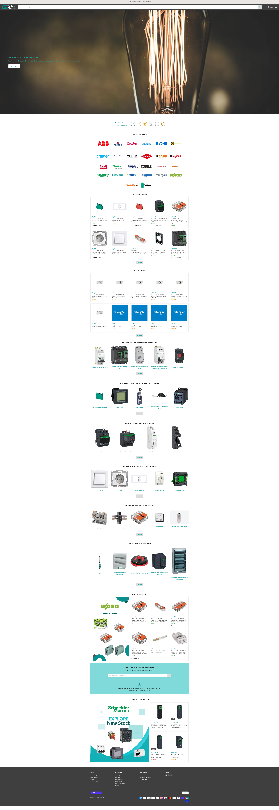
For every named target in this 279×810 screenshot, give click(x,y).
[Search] (260, 7)
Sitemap (117, 785)
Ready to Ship (93, 775)
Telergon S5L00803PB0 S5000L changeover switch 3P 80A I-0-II (99, 296)
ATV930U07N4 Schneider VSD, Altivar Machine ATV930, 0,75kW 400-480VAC (179, 756)
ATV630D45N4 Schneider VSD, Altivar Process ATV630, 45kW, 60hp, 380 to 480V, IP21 (159, 726)
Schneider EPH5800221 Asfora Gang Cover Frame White (118, 220)
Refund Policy (118, 781)
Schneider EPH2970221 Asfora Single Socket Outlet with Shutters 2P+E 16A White (99, 252)
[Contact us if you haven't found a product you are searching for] (139, 687)
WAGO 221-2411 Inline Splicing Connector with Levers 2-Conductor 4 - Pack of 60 (139, 252)
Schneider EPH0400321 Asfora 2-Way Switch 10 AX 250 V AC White (119, 252)
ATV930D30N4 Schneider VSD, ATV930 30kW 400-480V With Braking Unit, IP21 (179, 726)
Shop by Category (94, 781)
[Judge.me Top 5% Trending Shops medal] (157, 124)
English (184, 792)
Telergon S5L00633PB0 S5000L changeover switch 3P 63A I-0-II (139, 296)
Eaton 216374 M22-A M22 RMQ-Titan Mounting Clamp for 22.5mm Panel (158, 252)
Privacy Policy (143, 779)
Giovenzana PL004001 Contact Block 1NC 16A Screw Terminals (139, 220)
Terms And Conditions (145, 777)
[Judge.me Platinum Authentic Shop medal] (133, 124)
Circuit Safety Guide (120, 783)
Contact (92, 779)
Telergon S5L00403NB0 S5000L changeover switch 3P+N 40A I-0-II (99, 326)
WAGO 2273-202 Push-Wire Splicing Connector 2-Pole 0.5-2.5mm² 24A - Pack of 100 (179, 652)
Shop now (14, 66)
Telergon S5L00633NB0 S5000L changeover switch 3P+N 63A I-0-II (158, 296)
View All (139, 262)
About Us (142, 775)
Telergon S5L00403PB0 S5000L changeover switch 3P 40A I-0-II (179, 296)
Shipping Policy (119, 779)
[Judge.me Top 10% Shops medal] (163, 124)
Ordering (117, 775)
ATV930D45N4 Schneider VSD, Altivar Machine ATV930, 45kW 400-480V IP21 (159, 756)
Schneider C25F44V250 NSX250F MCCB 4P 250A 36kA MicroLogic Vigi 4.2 (179, 252)
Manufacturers (94, 777)
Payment (117, 777)
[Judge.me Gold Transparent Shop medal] (139, 124)
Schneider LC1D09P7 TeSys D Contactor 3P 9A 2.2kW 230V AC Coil (159, 220)
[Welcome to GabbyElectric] (139, 62)
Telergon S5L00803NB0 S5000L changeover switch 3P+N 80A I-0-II (119, 296)
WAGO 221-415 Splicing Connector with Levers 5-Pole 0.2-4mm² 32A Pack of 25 (179, 620)
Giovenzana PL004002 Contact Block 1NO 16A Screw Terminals (100, 220)
